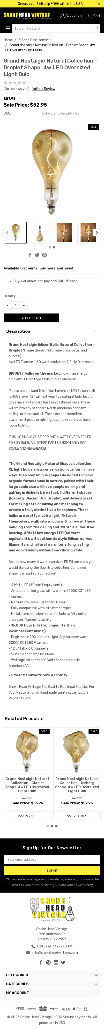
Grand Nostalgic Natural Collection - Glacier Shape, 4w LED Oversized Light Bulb (27, 785)
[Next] (96, 232)
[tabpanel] (16, 232)
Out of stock (77, 815)
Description (18, 331)
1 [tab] (50, 247)
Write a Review (43, 89)
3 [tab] (56, 826)
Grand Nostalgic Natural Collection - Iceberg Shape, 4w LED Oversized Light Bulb (77, 785)
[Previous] (7, 232)
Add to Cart (27, 815)
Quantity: (10, 296)
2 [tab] (54, 247)
